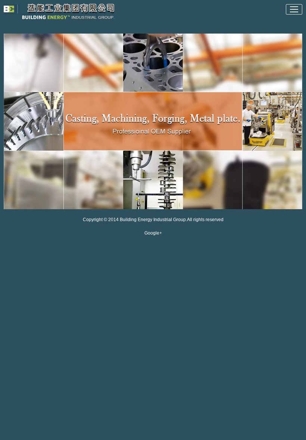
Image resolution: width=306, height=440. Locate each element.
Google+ (153, 233)
